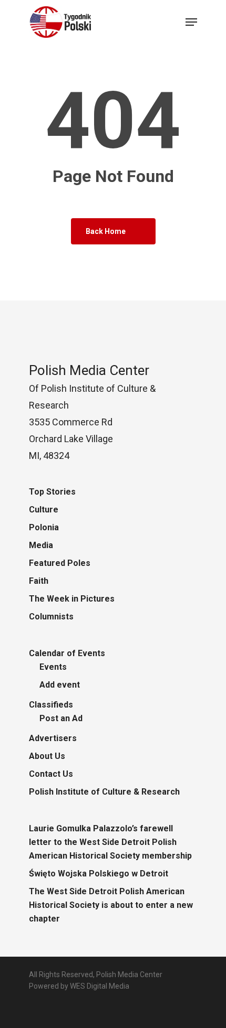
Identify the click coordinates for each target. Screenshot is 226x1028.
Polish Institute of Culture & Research (104, 792)
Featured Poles (59, 563)
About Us (47, 756)
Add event (59, 685)
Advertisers (53, 738)
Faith (38, 581)
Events (53, 667)
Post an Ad (61, 718)
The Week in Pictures (72, 599)
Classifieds (51, 705)
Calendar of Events (67, 653)
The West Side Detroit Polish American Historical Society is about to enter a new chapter (111, 905)
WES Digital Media (99, 986)
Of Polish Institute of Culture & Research (92, 388)
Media (41, 545)
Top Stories (52, 492)
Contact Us (51, 774)
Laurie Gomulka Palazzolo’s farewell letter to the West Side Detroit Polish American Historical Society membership (110, 842)
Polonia (44, 527)
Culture (43, 510)
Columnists (51, 617)
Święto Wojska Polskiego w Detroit (98, 874)
